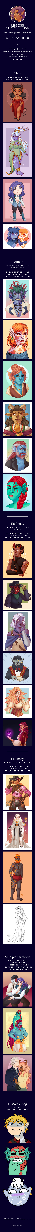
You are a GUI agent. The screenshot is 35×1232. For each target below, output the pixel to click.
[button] (6, 38)
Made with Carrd (17, 1225)
